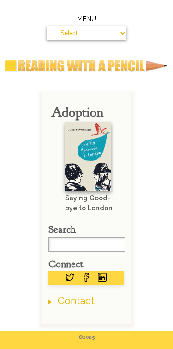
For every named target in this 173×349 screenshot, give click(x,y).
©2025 (86, 337)
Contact (76, 301)
